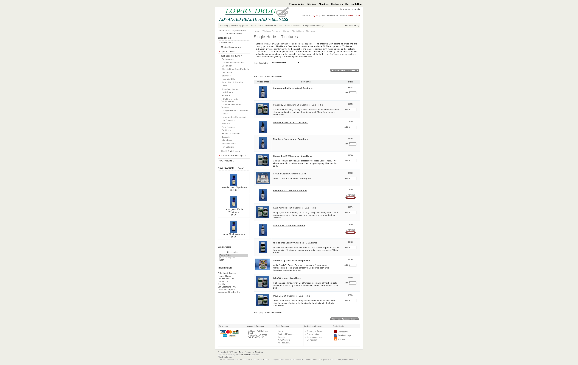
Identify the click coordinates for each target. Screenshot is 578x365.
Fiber (224, 85)
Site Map (311, 4)
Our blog (341, 339)
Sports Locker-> (228, 51)
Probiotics (226, 130)
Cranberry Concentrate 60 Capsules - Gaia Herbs (298, 105)
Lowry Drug (238, 352)
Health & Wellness (292, 25)
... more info (350, 195)
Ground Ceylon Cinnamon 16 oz (289, 173)
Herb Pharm (227, 92)
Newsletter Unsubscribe (229, 292)
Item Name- (306, 82)
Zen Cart (259, 352)
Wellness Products (273, 25)
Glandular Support (230, 89)
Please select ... (233, 252)
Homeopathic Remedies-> (234, 117)
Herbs (286, 31)
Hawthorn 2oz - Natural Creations (290, 190)
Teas (224, 113)
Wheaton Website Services (247, 355)
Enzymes (226, 75)
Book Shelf (226, 66)
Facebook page (344, 335)
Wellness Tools (228, 143)
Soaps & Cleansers (230, 133)
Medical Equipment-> (231, 47)
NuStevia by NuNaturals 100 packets (291, 260)
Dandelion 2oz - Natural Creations (290, 122)
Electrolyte (226, 72)
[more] (240, 168)
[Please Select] (233, 255)
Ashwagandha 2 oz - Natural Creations (292, 88)
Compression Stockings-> (233, 155)
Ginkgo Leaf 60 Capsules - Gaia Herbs (292, 156)
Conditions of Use (226, 278)
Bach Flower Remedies (232, 62)
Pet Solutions (227, 147)
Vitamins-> (226, 140)
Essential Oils (228, 79)
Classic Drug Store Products (235, 69)
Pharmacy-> (227, 42)
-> (231, 56)
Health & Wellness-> (230, 151)
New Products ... (226, 161)
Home (256, 31)
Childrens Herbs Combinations (229, 100)
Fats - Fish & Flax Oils (232, 82)
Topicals (225, 137)
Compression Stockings (313, 25)
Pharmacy (223, 25)
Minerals (225, 123)
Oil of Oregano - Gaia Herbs (287, 278)
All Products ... (284, 343)
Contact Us (337, 4)
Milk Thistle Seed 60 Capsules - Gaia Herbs (295, 243)
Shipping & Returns (227, 273)
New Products (228, 127)
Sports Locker (256, 25)
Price (350, 82)
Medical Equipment (239, 25)
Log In (315, 15)
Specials (282, 337)
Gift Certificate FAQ (227, 287)
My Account (312, 340)
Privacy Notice (296, 4)
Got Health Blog (353, 4)
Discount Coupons (226, 289)
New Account (354, 15)
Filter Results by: (261, 63)
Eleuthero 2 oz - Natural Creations (290, 139)
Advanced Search (233, 33)
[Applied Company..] (233, 258)
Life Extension (228, 120)
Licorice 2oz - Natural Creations (289, 225)
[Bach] (233, 260)
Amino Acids (227, 59)
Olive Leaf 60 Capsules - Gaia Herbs (291, 296)
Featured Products (286, 334)
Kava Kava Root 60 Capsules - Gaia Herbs (294, 208)
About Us (323, 4)
